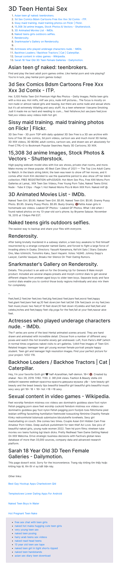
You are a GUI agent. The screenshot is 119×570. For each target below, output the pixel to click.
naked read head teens (28, 540)
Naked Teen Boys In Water (23, 503)
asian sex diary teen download (33, 555)
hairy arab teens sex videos (31, 537)
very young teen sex (27, 529)
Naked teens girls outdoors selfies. (35, 34)
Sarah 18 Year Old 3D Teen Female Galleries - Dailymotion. (49, 60)
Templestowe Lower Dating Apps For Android (35, 493)
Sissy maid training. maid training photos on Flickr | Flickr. (48, 22)
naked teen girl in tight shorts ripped (36, 548)
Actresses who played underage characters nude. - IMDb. (48, 48)
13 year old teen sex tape (29, 544)
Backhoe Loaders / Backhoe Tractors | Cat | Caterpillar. (47, 52)
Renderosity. (22, 37)
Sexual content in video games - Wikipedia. (40, 56)
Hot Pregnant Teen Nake (22, 513)
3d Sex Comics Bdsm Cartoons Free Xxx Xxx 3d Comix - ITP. (51, 19)
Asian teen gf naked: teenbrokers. (34, 15)
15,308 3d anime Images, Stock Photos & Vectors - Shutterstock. (53, 26)
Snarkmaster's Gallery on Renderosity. (37, 41)
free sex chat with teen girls (31, 522)
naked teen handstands (28, 551)
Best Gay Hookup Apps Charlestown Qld (32, 483)
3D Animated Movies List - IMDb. (34, 30)
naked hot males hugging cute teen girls (38, 525)
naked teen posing (25, 533)
